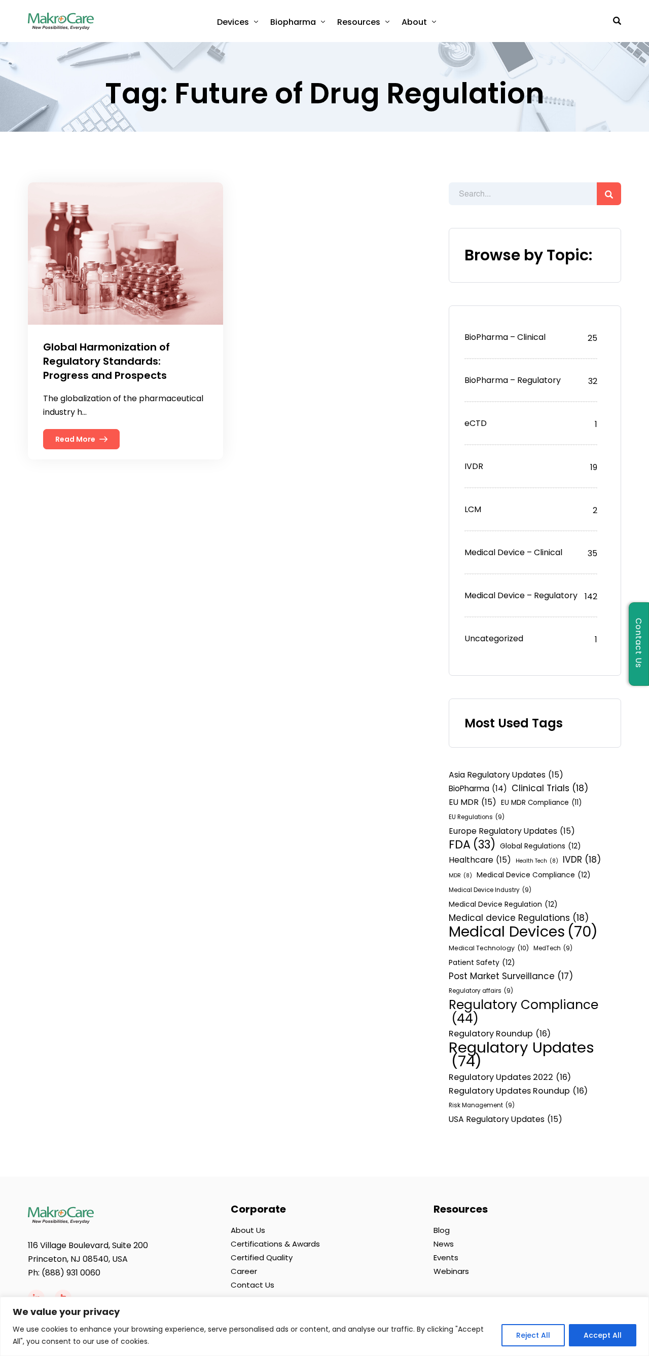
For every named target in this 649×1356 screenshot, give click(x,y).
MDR (460, 875)
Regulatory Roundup (500, 1033)
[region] (324, 1326)
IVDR (473, 466)
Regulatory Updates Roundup (518, 1091)
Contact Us (252, 1285)
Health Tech (537, 861)
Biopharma (293, 22)
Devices (233, 22)
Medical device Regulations (519, 918)
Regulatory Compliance (523, 1011)
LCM (472, 509)
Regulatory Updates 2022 (510, 1077)
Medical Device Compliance (534, 875)
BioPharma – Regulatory (512, 380)
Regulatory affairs (481, 991)
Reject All (533, 1335)
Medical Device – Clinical (513, 552)
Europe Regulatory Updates (512, 831)
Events (446, 1257)
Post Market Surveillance (511, 976)
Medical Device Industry (490, 890)
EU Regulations (476, 817)
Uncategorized (493, 638)
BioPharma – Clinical (505, 337)
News (444, 1243)
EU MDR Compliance (541, 802)
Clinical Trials (550, 788)
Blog (442, 1230)
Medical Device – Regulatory (521, 595)
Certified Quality (262, 1257)
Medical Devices (523, 932)
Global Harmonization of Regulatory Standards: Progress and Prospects (106, 361)
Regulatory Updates (521, 1054)
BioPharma (478, 788)
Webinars (451, 1271)
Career (244, 1271)
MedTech (552, 948)
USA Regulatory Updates (505, 1119)
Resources (358, 22)
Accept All (603, 1335)
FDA (472, 844)
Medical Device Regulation (503, 904)
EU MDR (472, 802)
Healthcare (480, 860)
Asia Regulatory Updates (506, 774)
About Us (248, 1230)
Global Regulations (540, 846)
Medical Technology (489, 948)
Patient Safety (482, 962)
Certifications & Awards (275, 1243)
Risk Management (482, 1105)
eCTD (475, 423)
